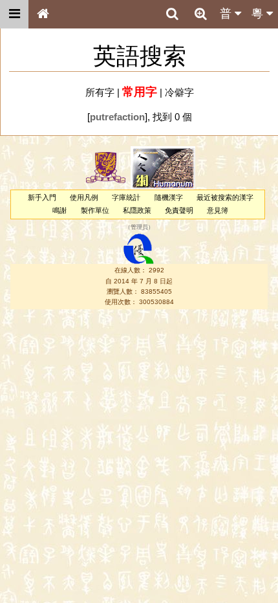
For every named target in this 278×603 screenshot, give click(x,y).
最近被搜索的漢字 (225, 197)
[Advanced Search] (200, 13)
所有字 (99, 92)
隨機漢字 (169, 197)
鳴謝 (59, 210)
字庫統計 (126, 197)
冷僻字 (179, 92)
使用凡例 (84, 197)
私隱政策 (137, 210)
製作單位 (95, 210)
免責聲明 (179, 210)
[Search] (172, 14)
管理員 (139, 227)
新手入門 (42, 197)
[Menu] (14, 14)
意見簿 (217, 210)
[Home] (42, 14)
